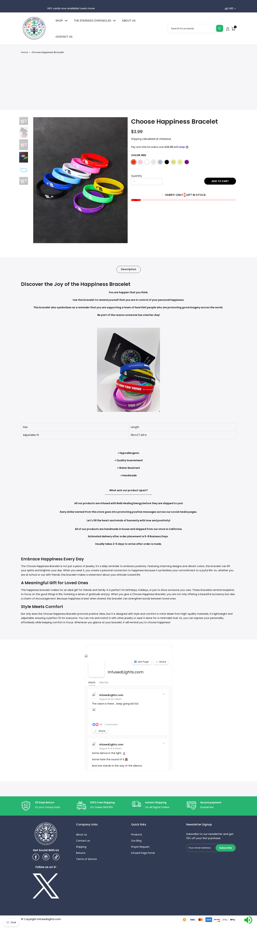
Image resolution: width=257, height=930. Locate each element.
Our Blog (136, 840)
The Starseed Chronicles (92, 20)
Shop (59, 20)
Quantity (136, 176)
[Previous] (39, 180)
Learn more (87, 8)
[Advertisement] (128, 80)
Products (136, 834)
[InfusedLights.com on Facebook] (96, 669)
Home (24, 52)
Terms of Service (86, 859)
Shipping (136, 139)
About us (128, 20)
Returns (80, 853)
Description (128, 269)
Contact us (64, 37)
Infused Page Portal (143, 853)
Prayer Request (140, 847)
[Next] (121, 180)
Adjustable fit (31, 435)
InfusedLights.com (126, 672)
